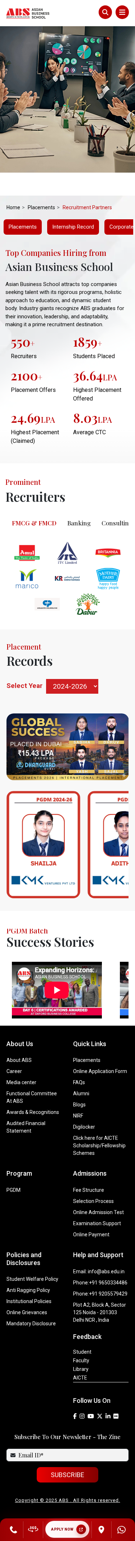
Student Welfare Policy (32, 1279)
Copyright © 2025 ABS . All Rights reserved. (67, 1500)
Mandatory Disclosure (31, 1323)
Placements (23, 227)
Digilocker (84, 1127)
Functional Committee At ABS (31, 1097)
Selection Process (93, 1201)
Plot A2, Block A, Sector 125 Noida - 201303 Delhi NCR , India (99, 1312)
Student (82, 1351)
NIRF (78, 1116)
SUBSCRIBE (67, 1475)
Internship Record (73, 227)
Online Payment (91, 1234)
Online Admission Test (98, 1212)
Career (14, 1071)
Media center (21, 1082)
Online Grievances (26, 1312)
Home (13, 207)
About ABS (19, 1060)
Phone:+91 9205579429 (100, 1294)
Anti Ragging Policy (28, 1290)
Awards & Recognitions (32, 1112)
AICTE (80, 1377)
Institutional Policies (28, 1301)
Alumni (81, 1093)
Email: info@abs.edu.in (99, 1271)
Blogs (79, 1104)
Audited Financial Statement (25, 1127)
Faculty (81, 1360)
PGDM (13, 1190)
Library (81, 1369)
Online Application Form (100, 1071)
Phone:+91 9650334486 (100, 1282)
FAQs (79, 1082)
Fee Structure (88, 1190)
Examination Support (97, 1223)
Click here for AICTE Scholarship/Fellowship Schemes (99, 1145)
